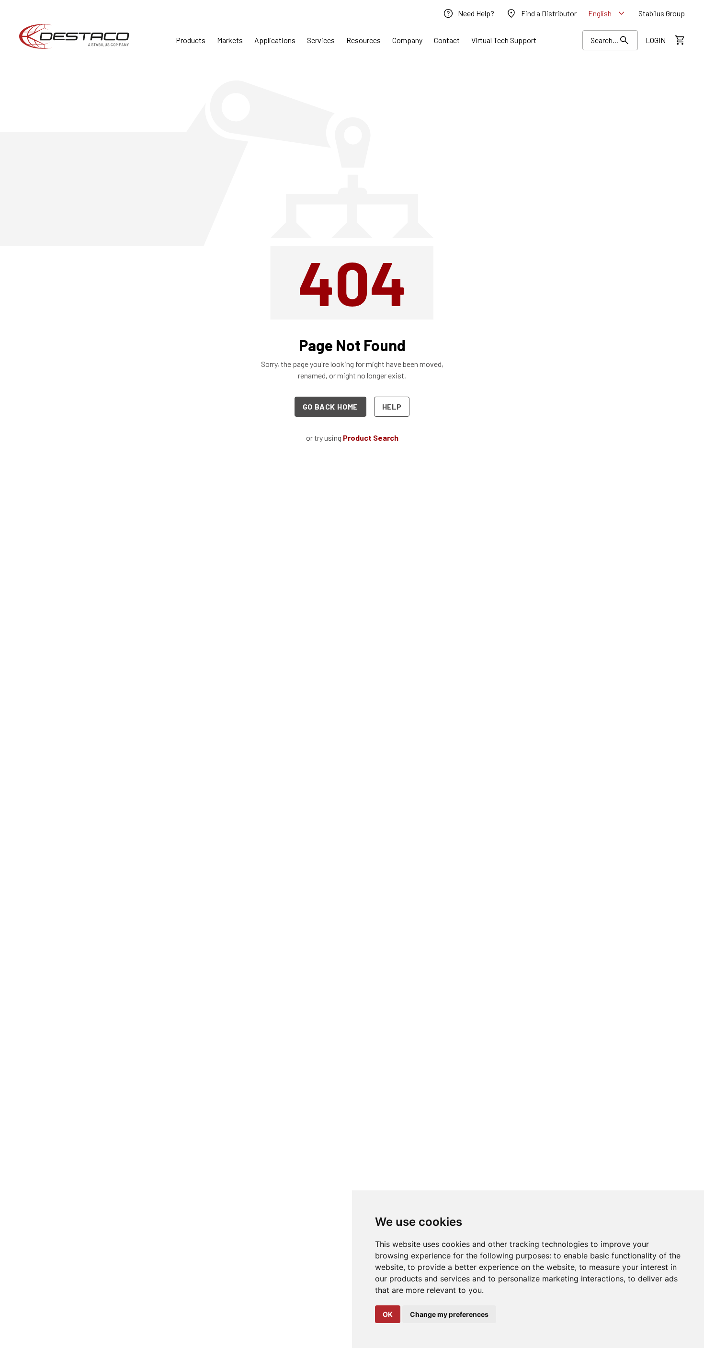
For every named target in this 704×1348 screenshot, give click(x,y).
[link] (468, 13)
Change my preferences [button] (449, 1314)
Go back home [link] (331, 406)
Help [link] (391, 406)
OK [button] (388, 1314)
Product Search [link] (370, 437)
